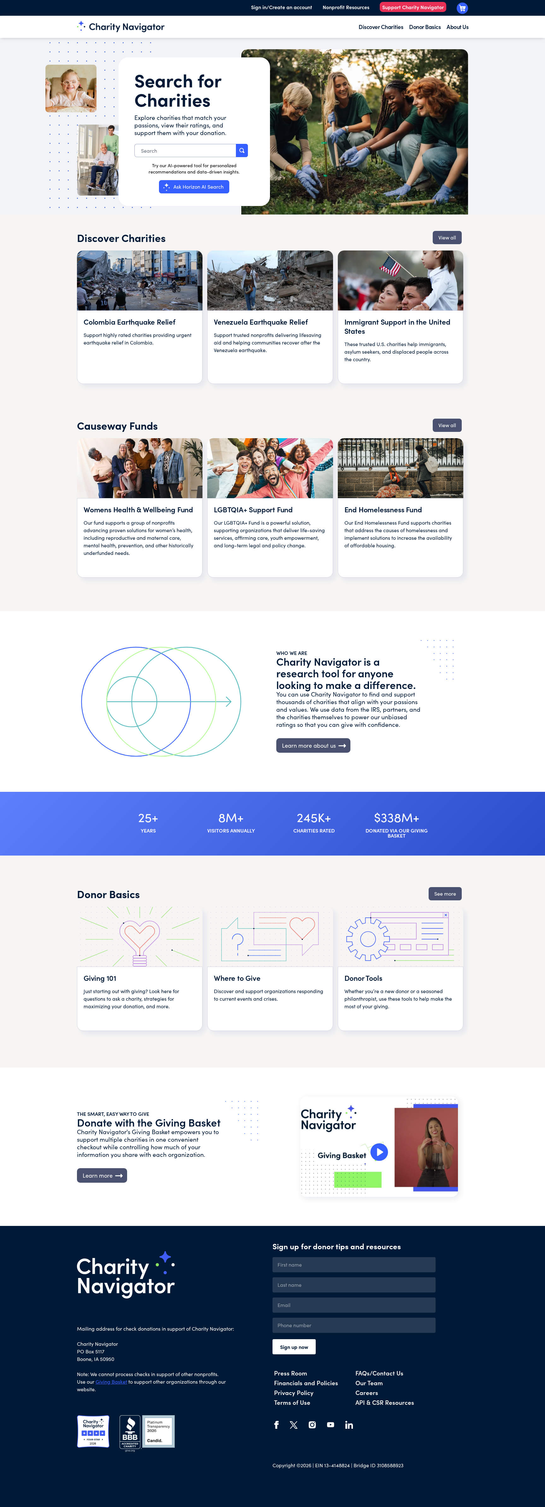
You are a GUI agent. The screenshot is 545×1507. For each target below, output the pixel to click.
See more (445, 893)
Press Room (290, 1373)
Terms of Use (292, 1402)
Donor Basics (425, 27)
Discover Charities (381, 27)
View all (447, 237)
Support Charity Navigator (413, 6)
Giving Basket (111, 1381)
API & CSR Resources (384, 1402)
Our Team (369, 1382)
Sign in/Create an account (281, 6)
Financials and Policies (306, 1382)
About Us (457, 27)
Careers (366, 1392)
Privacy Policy (294, 1392)
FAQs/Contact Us (379, 1373)
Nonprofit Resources (346, 6)
